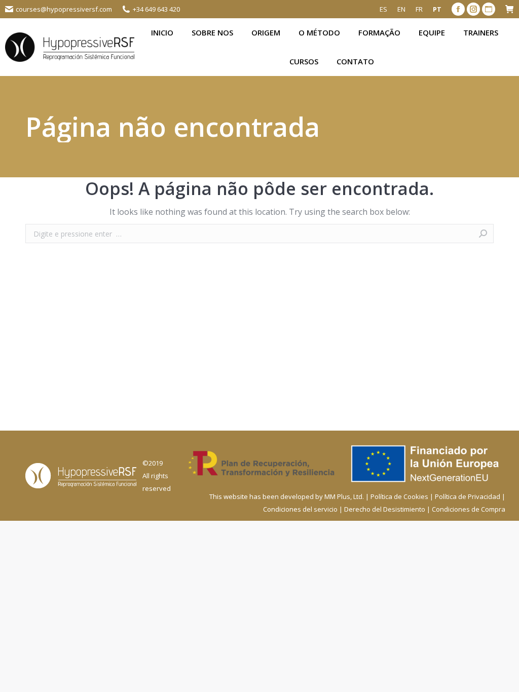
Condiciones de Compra (468, 509)
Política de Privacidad (467, 496)
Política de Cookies (399, 496)
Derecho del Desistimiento (384, 509)
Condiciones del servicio (300, 509)
